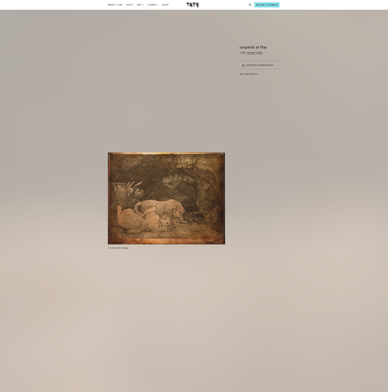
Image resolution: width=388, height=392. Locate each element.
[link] (118, 248)
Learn (152, 4)
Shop (165, 4)
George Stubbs (255, 52)
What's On (115, 4)
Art (139, 4)
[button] (249, 5)
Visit (129, 4)
